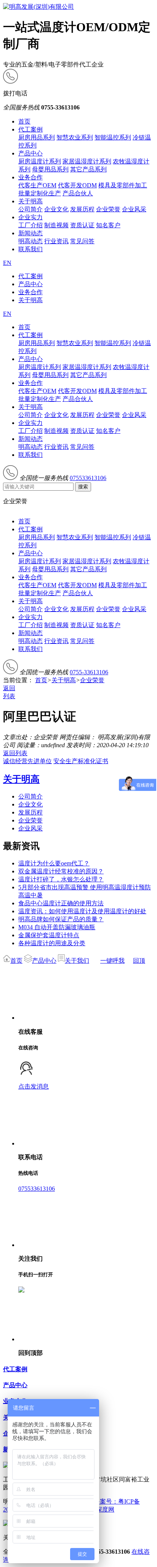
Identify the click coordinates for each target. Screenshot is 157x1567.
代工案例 (30, 129)
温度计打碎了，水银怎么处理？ (61, 879)
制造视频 (56, 225)
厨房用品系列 (36, 137)
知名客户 (108, 225)
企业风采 (134, 209)
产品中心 (30, 153)
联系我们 (30, 249)
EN (7, 263)
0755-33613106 (89, 672)
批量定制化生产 (39, 193)
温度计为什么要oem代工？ (54, 863)
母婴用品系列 (50, 169)
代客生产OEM (37, 185)
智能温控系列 (113, 137)
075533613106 (88, 478)
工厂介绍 (30, 225)
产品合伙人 (77, 193)
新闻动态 (30, 233)
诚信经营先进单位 (27, 761)
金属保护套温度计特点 (48, 935)
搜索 (83, 487)
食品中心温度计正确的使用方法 (61, 903)
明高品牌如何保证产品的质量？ (61, 919)
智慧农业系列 (74, 137)
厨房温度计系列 (39, 161)
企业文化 (56, 209)
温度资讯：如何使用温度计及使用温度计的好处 (82, 911)
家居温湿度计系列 (86, 161)
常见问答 (82, 241)
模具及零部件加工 (122, 185)
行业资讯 (56, 241)
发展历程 (82, 209)
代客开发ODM (77, 185)
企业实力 (30, 217)
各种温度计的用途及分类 (51, 943)
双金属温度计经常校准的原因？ (61, 871)
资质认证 (82, 225)
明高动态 (30, 241)
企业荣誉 (108, 209)
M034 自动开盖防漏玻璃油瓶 (56, 927)
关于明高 (30, 201)
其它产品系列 (88, 169)
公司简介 (30, 209)
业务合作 (30, 177)
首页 (24, 121)
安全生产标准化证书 (80, 761)
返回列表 (15, 753)
